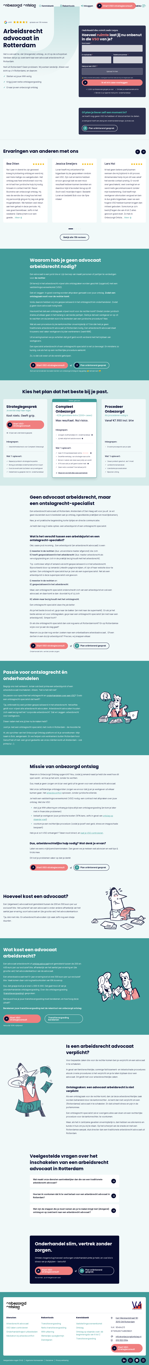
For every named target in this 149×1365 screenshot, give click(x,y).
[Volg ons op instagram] (143, 1360)
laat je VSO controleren (92, 832)
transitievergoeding (13, 993)
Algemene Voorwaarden (34, 1360)
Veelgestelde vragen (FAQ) (13, 1360)
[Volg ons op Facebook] (136, 1360)
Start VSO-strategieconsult (117, 5)
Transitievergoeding (51, 1323)
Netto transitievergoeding (53, 1327)
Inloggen (88, 5)
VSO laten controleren (17, 1327)
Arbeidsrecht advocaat (17, 1323)
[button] (137, 151)
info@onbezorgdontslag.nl (128, 1336)
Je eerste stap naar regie (18, 410)
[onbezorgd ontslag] (19, 6)
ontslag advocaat (40, 963)
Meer (17, 217)
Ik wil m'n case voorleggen (115, 82)
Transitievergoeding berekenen (58, 1018)
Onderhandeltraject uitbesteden (22, 1331)
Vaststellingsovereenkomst (89, 1323)
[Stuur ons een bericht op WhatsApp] (130, 1360)
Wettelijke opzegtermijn (52, 1335)
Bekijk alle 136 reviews (74, 237)
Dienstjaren (46, 1339)
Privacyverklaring (62, 1360)
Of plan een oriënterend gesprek (20, 433)
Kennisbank (48, 5)
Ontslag (79, 1327)
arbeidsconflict (54, 792)
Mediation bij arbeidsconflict (20, 1335)
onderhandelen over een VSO (61, 695)
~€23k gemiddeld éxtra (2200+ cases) (74, 415)
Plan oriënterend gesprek (101, 128)
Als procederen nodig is (116, 415)
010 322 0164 (122, 1340)
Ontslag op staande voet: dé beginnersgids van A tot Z (89, 1333)
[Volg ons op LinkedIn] (124, 1360)
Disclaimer (49, 1360)
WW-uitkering (47, 1331)
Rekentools (68, 5)
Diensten (11, 1317)
